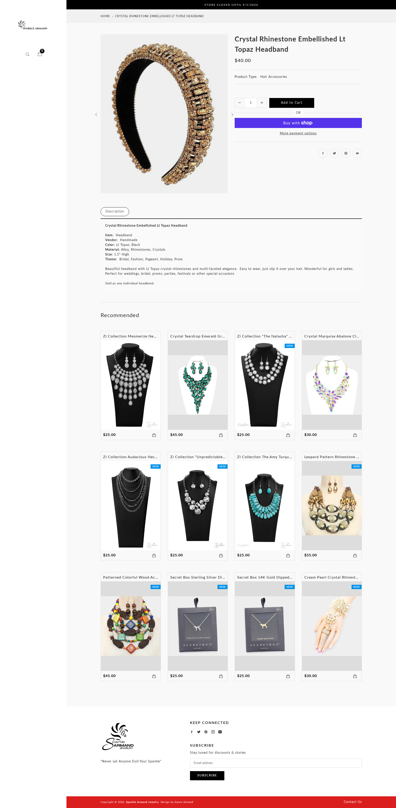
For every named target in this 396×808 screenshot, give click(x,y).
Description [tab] (114, 211)
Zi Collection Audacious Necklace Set (137, 457)
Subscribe (207, 775)
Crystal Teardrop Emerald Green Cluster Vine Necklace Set (223, 336)
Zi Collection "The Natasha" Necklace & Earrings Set (285, 336)
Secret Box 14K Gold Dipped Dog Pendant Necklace (284, 577)
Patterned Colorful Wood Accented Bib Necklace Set (151, 577)
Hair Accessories (273, 77)
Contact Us (353, 802)
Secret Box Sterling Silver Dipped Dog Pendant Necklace (221, 577)
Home (105, 16)
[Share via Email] (357, 153)
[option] (164, 113)
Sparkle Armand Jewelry (142, 802)
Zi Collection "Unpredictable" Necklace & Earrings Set (219, 457)
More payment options (298, 133)
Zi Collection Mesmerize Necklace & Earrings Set (147, 336)
